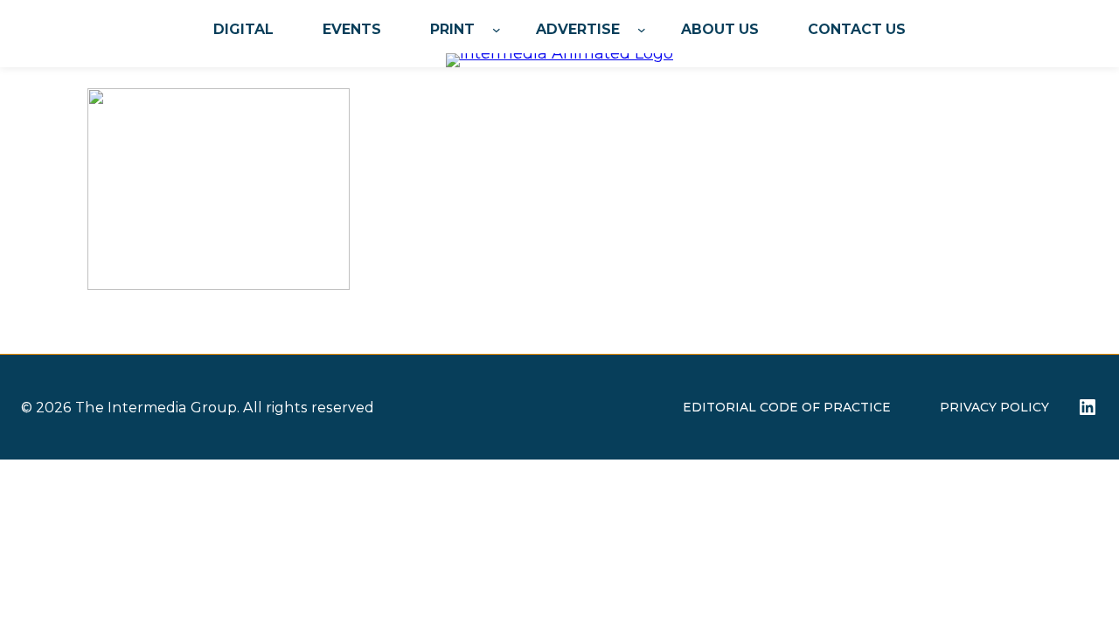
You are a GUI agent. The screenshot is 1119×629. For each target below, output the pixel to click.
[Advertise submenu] (641, 29)
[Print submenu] (496, 29)
